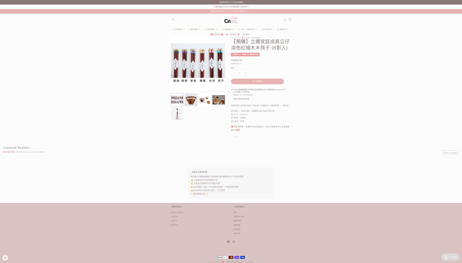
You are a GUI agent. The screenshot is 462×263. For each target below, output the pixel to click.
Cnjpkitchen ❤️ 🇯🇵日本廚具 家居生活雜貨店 (227, 262)
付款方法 (174, 216)
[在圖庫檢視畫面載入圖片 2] (191, 99)
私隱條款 (236, 229)
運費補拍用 (237, 221)
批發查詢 (174, 225)
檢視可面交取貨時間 (241, 99)
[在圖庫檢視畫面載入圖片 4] (218, 99)
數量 (232, 68)
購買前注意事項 (177, 212)
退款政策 (236, 233)
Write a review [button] (451, 152)
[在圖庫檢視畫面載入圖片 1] (177, 99)
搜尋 (235, 212)
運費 (240, 64)
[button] (173, 19)
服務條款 (236, 225)
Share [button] (236, 136)
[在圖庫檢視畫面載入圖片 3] (205, 99)
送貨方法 (174, 221)
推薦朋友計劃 (238, 216)
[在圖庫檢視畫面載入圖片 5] (177, 113)
